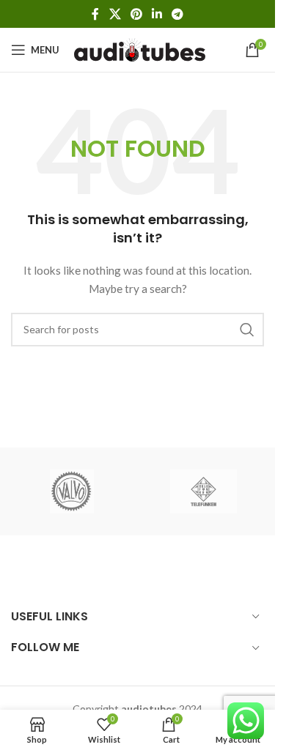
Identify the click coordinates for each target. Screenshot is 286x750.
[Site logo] (139, 48)
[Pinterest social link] (136, 14)
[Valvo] (72, 491)
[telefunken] (204, 491)
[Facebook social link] (95, 14)
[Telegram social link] (177, 14)
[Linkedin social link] (157, 14)
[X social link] (114, 14)
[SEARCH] (247, 329)
